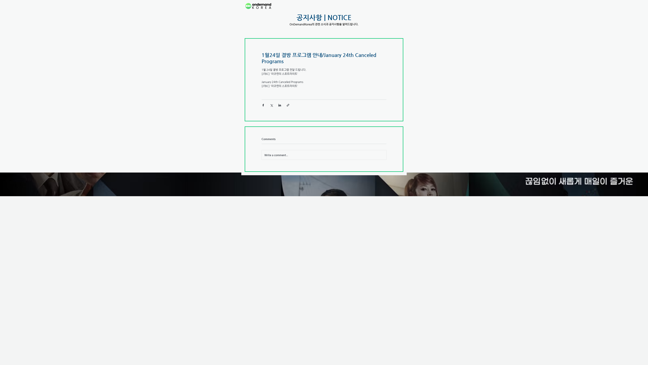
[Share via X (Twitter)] (271, 105)
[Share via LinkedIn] (279, 105)
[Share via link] (288, 105)
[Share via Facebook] (263, 105)
